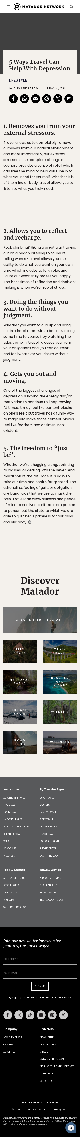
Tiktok (30, 1014)
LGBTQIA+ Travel (49, 841)
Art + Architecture (14, 878)
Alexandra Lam (26, 88)
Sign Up (40, 986)
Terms (45, 997)
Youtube (41, 1014)
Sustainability (48, 885)
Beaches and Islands (16, 826)
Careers (8, 1044)
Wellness (9, 856)
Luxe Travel (47, 797)
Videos (44, 1052)
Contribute (46, 1073)
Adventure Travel (14, 797)
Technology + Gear (51, 899)
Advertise (9, 1052)
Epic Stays (9, 805)
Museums (9, 899)
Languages (10, 892)
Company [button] (10, 1029)
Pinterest (52, 1014)
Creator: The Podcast (53, 1059)
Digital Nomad (49, 856)
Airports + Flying (50, 878)
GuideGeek (46, 1081)
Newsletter (47, 1037)
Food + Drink (11, 885)
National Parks (12, 819)
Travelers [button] (47, 1029)
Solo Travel (47, 819)
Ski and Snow (11, 834)
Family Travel (48, 812)
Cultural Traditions (15, 907)
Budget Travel (48, 848)
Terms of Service (36, 1109)
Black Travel (48, 834)
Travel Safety (48, 892)
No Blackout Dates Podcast (57, 1066)
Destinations (48, 1044)
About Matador (12, 1037)
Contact (16, 1109)
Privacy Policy (63, 997)
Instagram (18, 1014)
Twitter (63, 1014)
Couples (45, 805)
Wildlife (8, 841)
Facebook (7, 1014)
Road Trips (9, 848)
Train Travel (11, 812)
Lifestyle (18, 80)
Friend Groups (49, 826)
